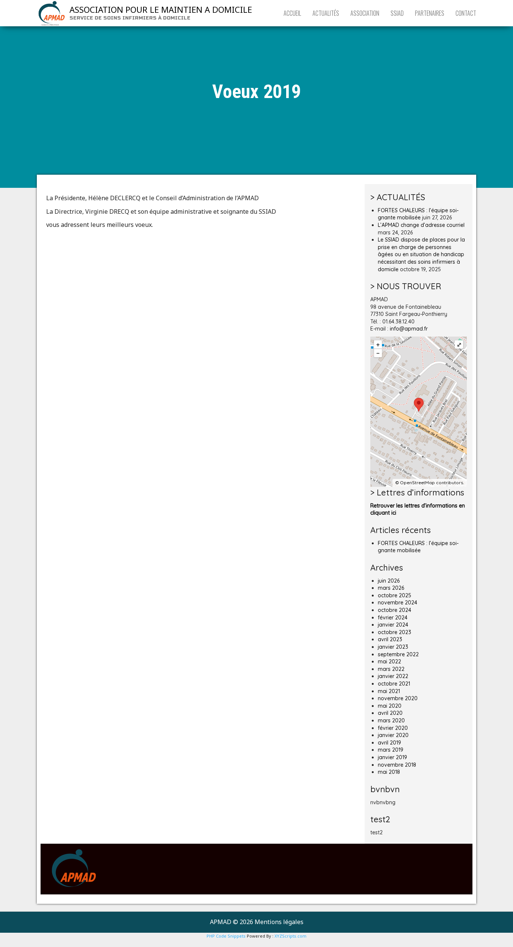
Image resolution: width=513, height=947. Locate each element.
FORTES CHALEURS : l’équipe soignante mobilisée (418, 214)
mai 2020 (389, 705)
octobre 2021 (394, 683)
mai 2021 (389, 691)
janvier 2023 (393, 646)
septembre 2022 (398, 654)
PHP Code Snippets (226, 936)
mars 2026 (391, 588)
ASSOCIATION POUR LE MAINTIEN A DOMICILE (160, 9)
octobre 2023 (394, 632)
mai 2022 (389, 661)
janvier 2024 (393, 624)
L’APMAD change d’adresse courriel (421, 225)
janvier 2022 (393, 676)
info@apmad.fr (409, 328)
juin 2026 (389, 580)
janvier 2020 (393, 735)
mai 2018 (389, 772)
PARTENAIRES (429, 13)
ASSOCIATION (364, 13)
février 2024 (392, 617)
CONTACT (466, 13)
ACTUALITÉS (325, 13)
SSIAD (397, 13)
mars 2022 (391, 669)
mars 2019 (390, 749)
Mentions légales (279, 922)
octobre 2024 (394, 610)
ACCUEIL (292, 13)
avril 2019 (389, 742)
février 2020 (393, 728)
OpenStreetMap (417, 482)
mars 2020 (391, 720)
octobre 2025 (394, 595)
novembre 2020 (398, 698)
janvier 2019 (392, 757)
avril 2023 (390, 639)
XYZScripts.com (290, 936)
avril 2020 (390, 713)
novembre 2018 (397, 764)
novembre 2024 (397, 602)
